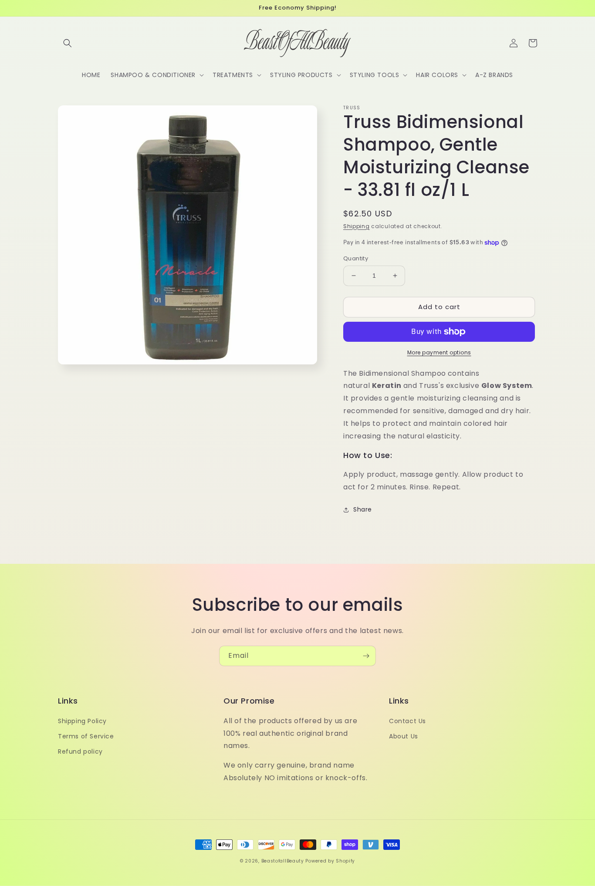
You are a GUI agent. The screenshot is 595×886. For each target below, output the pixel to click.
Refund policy (80, 751)
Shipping (356, 226)
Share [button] (362, 509)
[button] (67, 43)
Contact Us (407, 721)
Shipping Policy (82, 721)
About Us (403, 736)
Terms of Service (86, 736)
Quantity (355, 258)
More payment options (439, 352)
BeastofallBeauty (283, 861)
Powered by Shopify (330, 861)
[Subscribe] (365, 656)
